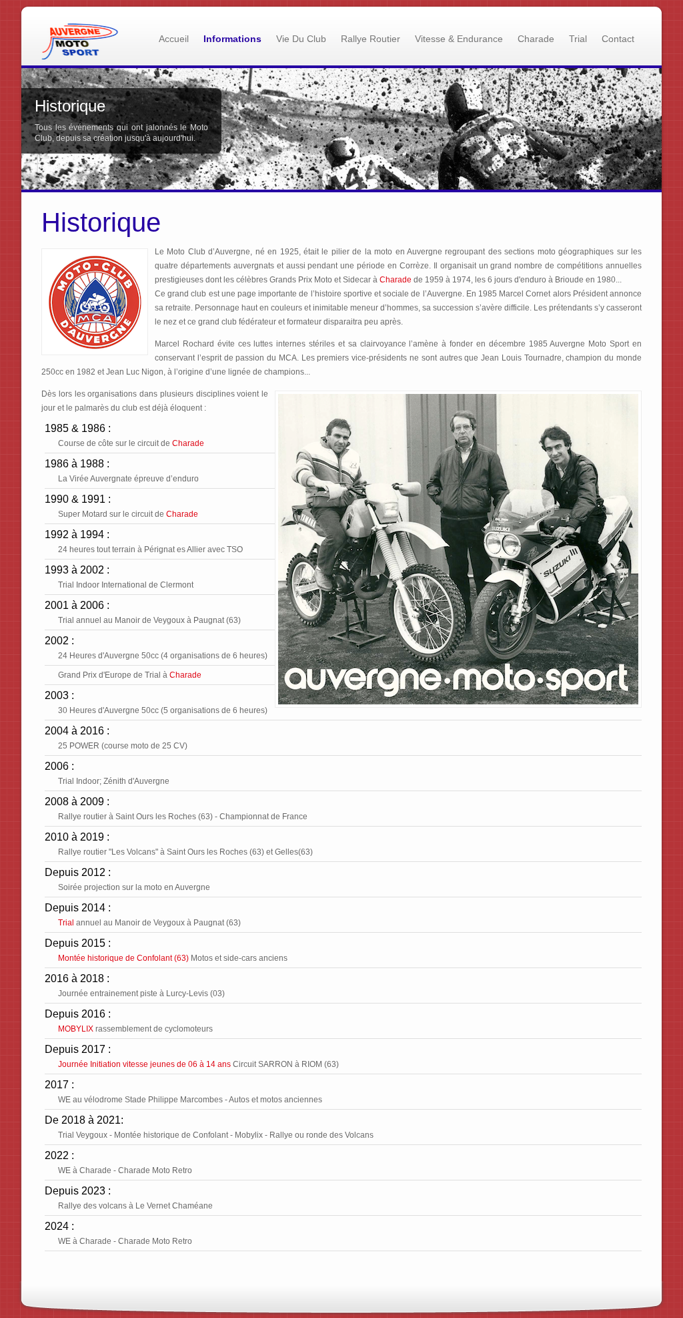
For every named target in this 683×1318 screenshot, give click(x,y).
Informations (232, 38)
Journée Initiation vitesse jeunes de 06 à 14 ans (144, 1064)
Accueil (174, 38)
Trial (578, 38)
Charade (536, 38)
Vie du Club (301, 38)
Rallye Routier (370, 38)
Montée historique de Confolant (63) (123, 958)
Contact (618, 38)
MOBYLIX (75, 1029)
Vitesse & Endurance (459, 38)
